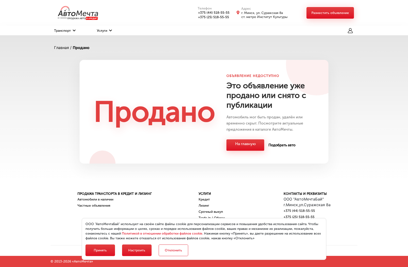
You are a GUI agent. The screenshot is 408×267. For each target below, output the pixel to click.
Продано (81, 47)
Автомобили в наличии (95, 199)
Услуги (102, 31)
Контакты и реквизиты (305, 194)
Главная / (63, 47)
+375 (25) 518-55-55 (213, 17)
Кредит (204, 199)
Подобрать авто (281, 145)
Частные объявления (93, 206)
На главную (245, 144)
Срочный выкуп (211, 212)
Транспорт (63, 31)
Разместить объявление (330, 13)
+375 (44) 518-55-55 (214, 13)
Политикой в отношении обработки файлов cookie (162, 233)
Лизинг (204, 206)
